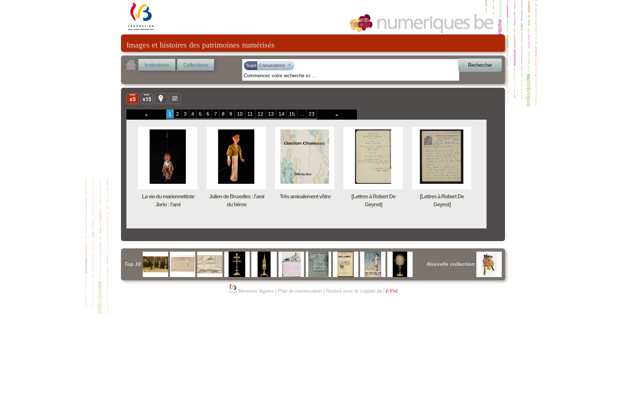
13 (271, 114)
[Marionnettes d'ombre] (489, 264)
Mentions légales (256, 291)
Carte (161, 98)
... (302, 114)
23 (311, 114)
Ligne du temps (175, 98)
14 (281, 114)
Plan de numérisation (300, 291)
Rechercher (480, 65)
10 (240, 114)
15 (292, 114)
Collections (195, 65)
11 (250, 114)
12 (260, 114)
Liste (147, 98)
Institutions (157, 65)
